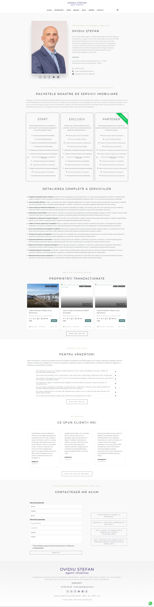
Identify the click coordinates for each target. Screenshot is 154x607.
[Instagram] (45, 77)
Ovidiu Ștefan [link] (41, 326)
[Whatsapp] (40, 77)
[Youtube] (53, 77)
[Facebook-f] (49, 77)
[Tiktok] (86, 591)
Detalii (54, 320)
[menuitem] (117, 10)
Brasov (76, 10)
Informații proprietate (37, 519)
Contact (100, 10)
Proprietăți (59, 10)
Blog (84, 10)
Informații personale (37, 503)
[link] (43, 296)
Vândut (47, 286)
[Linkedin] (58, 77)
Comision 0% (53, 286)
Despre (91, 10)
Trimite (56, 552)
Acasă (49, 10)
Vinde (68, 10)
